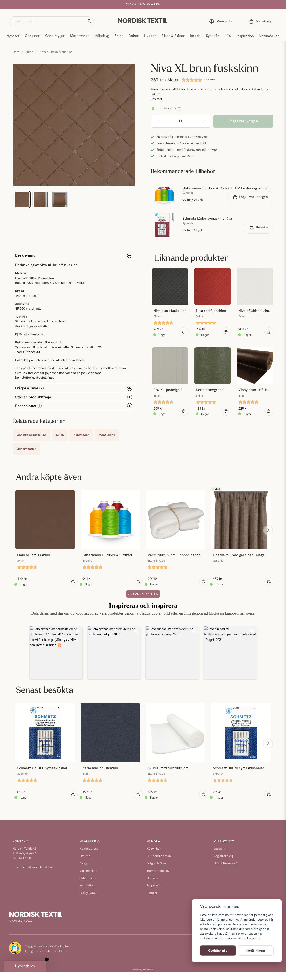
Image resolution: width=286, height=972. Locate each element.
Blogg (83, 863)
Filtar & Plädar (173, 36)
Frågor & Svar (156, 863)
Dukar (134, 36)
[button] (89, 21)
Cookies (152, 878)
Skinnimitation (26, 449)
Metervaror (79, 36)
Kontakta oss (89, 849)
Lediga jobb (88, 893)
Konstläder (81, 435)
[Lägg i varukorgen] (183, 331)
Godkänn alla (217, 950)
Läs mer (156, 99)
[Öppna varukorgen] (261, 21)
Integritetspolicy (158, 871)
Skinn (118, 36)
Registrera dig (223, 856)
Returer (152, 893)
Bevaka (262, 227)
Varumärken (269, 36)
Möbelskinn (107, 435)
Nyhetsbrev (88, 878)
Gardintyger (55, 36)
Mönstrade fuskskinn (31, 435)
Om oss (85, 856)
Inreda (195, 36)
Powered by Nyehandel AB (143, 970)
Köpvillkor (154, 849)
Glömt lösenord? (226, 863)
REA (228, 36)
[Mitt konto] (222, 21)
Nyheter (13, 36)
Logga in (219, 849)
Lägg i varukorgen (253, 197)
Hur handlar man (159, 856)
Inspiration (245, 36)
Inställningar (255, 950)
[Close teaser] (47, 959)
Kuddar (150, 36)
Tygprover (154, 885)
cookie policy (251, 938)
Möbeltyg (101, 36)
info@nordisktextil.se (38, 867)
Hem (16, 52)
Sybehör (212, 36)
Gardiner (32, 36)
